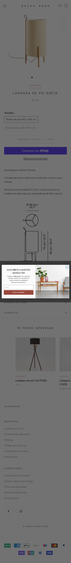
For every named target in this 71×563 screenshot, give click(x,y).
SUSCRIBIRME (19, 292)
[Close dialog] (67, 267)
